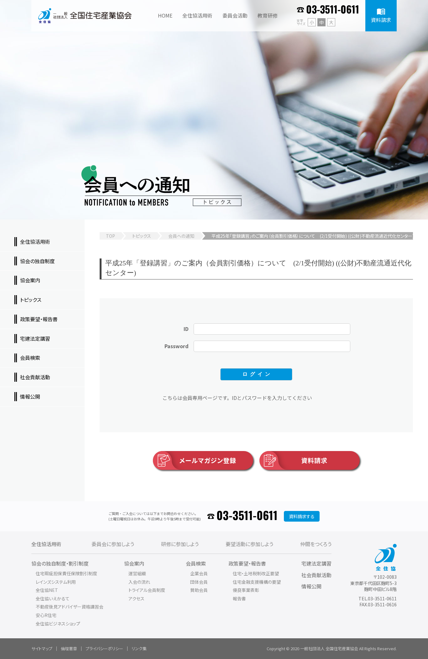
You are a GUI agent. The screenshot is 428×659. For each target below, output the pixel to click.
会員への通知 (181, 236)
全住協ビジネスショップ (58, 623)
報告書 (239, 598)
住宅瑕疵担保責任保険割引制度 (66, 573)
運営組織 (137, 573)
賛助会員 (199, 590)
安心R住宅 (46, 615)
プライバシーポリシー (104, 648)
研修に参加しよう (180, 544)
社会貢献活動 (316, 575)
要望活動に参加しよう (249, 544)
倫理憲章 (69, 648)
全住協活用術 (46, 544)
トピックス (141, 236)
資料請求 (314, 460)
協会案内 (134, 563)
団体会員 (199, 582)
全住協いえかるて (53, 598)
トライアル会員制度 (146, 590)
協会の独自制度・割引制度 (60, 563)
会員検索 (196, 563)
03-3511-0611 (332, 10)
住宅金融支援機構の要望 (257, 582)
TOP (110, 236)
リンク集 (139, 648)
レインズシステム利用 (56, 582)
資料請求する (302, 516)
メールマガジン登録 (207, 460)
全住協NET (47, 590)
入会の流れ (139, 582)
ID (186, 328)
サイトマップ (41, 648)
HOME (165, 15)
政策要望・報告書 (247, 563)
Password (176, 346)
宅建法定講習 (316, 563)
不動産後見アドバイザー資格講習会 (69, 606)
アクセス (136, 598)
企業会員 (199, 573)
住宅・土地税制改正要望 (256, 573)
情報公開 (311, 586)
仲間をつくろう (315, 544)
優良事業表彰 (246, 590)
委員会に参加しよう (112, 544)
